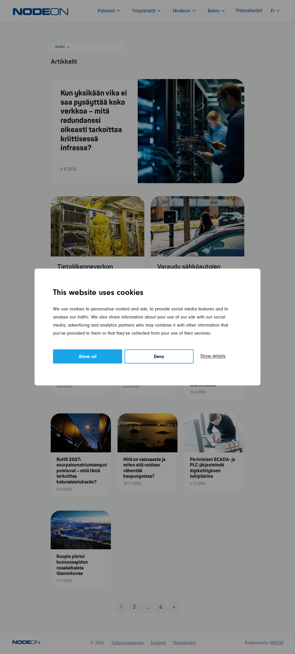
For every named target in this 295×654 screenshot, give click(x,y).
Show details (213, 356)
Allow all (88, 357)
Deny (159, 357)
